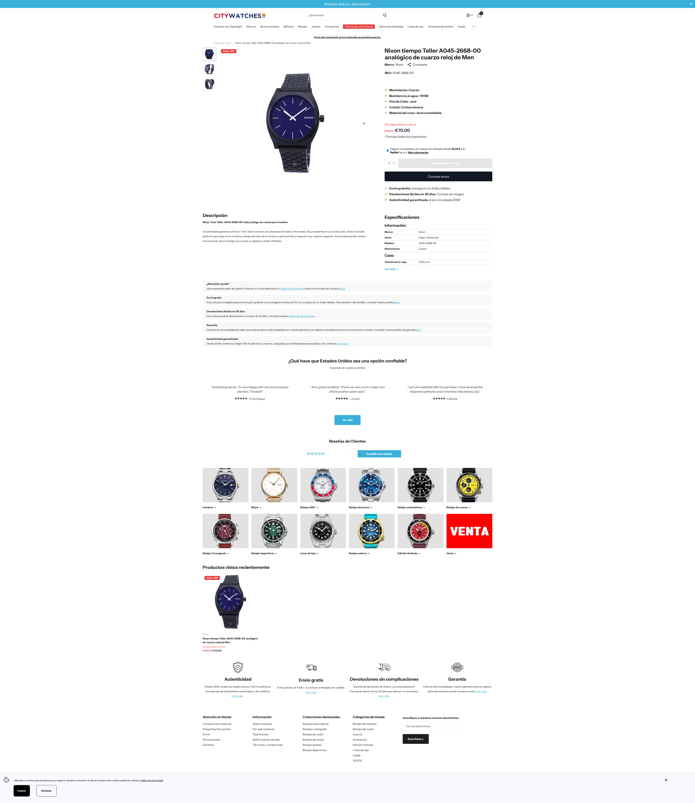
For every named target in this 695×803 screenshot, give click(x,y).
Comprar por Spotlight (228, 26)
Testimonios (260, 734)
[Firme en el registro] (469, 15)
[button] (364, 123)
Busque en (385, 15)
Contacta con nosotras (217, 724)
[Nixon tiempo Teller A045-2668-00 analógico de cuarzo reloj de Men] (230, 602)
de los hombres (269, 26)
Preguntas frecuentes (216, 729)
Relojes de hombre (365, 724)
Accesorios (332, 26)
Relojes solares (312, 745)
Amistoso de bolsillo (440, 26)
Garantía (208, 745)
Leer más (343, 343)
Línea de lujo (416, 26)
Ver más (474, 26)
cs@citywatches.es (291, 288)
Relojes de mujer (363, 729)
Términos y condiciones (268, 745)
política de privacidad (266, 739)
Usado (462, 26)
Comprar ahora (438, 176)
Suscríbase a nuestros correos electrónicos (431, 718)
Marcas (251, 26)
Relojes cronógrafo (315, 729)
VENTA (357, 760)
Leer (390, 269)
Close (691, 4)
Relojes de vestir (313, 734)
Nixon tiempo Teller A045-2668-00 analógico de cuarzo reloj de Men (230, 640)
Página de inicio (222, 42)
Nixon (399, 64)
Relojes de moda (313, 739)
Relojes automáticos (315, 724)
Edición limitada (363, 745)
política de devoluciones (301, 316)
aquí (342, 288)
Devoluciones (211, 739)
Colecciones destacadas (321, 717)
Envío (206, 734)
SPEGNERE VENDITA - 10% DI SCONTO (347, 4)
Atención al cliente (217, 717)
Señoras (288, 26)
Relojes (302, 26)
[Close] (677, 780)
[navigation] (209, 54)
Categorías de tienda (369, 717)
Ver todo (347, 420)
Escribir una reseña (379, 454)
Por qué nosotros (263, 729)
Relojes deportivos (314, 750)
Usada (357, 755)
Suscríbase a (416, 739)
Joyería (315, 26)
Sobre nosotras (262, 724)
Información (262, 717)
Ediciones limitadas (391, 26)
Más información (418, 152)
